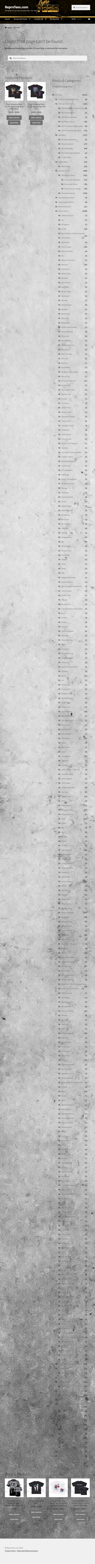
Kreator (64, 836)
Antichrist (65, 269)
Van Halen (65, 1301)
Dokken (64, 559)
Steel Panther (66, 1172)
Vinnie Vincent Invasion (70, 1306)
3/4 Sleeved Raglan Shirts (68, 99)
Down (63, 568)
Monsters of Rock (68, 957)
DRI (62, 573)
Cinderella (65, 430)
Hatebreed (65, 738)
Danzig (64, 488)
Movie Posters (67, 1433)
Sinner (63, 1145)
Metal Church (66, 926)
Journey (64, 792)
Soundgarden (66, 1163)
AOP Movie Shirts (68, 113)
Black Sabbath (67, 332)
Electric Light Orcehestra (71, 586)
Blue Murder (66, 340)
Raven (63, 1096)
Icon (63, 752)
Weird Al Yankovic (68, 1333)
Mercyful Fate (66, 921)
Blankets (62, 135)
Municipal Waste (67, 975)
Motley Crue (66, 966)
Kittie (63, 823)
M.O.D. (63, 886)
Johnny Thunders (68, 787)
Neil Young (65, 997)
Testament (65, 1207)
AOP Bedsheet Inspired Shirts (73, 108)
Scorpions (65, 1136)
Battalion (65, 296)
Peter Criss (65, 1051)
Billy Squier (65, 323)
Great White (66, 698)
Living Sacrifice (67, 868)
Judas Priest (66, 796)
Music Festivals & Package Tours (74, 984)
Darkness (65, 492)
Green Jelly (65, 707)
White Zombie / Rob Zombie (72, 1337)
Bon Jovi (64, 358)
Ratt (63, 1091)
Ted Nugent (66, 1198)
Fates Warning (67, 640)
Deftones (64, 528)
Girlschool (65, 689)
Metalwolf (65, 939)
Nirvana (64, 1015)
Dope (63, 564)
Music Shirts (63, 211)
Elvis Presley (66, 591)
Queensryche (66, 1069)
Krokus (64, 841)
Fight (63, 644)
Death (63, 501)
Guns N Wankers (67, 716)
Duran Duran (66, 582)
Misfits (64, 953)
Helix (63, 743)
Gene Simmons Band (69, 667)
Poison (64, 1060)
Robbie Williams (67, 1114)
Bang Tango (66, 291)
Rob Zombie (66, 1109)
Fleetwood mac (67, 653)
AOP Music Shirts (68, 121)
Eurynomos (65, 604)
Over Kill (64, 1029)
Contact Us (38, 19)
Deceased (65, 519)
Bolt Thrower (66, 354)
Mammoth (65, 908)
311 (62, 220)
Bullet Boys (66, 385)
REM (63, 1100)
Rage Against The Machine (71, 1082)
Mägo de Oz (66, 904)
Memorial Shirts (64, 206)
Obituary (64, 1024)
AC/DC (63, 229)
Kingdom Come (67, 814)
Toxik (63, 1270)
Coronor (64, 448)
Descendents (66, 537)
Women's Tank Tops (66, 1451)
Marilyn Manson (67, 912)
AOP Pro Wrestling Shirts (71, 130)
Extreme (64, 626)
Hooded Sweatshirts (66, 197)
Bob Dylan (65, 349)
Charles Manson (67, 1411)
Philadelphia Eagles (69, 1395)
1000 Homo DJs (67, 215)
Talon (63, 1190)
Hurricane (65, 747)
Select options (14, 118)
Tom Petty (65, 1257)
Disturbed (65, 555)
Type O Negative (67, 1283)
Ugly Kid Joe (66, 1292)
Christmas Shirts (71, 184)
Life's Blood (66, 854)
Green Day (65, 702)
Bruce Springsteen (68, 381)
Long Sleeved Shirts (66, 202)
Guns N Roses (66, 711)
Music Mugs (65, 166)
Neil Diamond (66, 993)
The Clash (65, 1221)
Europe (64, 600)
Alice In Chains (67, 251)
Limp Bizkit (66, 859)
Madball (64, 895)
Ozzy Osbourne (67, 1033)
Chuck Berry (66, 421)
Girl (62, 680)
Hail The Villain (67, 720)
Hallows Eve (66, 729)
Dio (62, 542)
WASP (63, 1319)
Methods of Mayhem (69, 944)
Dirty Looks (65, 546)
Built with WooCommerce (27, 1551)
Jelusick (64, 765)
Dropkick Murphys (68, 577)
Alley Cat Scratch (68, 260)
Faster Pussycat (67, 631)
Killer (63, 801)
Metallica (65, 935)
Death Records (67, 510)
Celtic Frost (66, 407)
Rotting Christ (67, 1122)
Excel (63, 613)
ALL (62, 256)
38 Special (65, 224)
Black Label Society (69, 327)
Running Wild (66, 1127)
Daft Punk (65, 475)
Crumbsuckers (67, 470)
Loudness (65, 872)
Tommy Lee (66, 1261)
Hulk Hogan (66, 1386)
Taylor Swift (66, 1194)
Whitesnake (66, 1341)
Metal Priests (66, 930)
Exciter (64, 618)
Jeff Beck (64, 761)
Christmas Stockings (72, 189)
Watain (64, 1324)
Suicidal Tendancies (69, 1185)
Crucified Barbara (68, 461)
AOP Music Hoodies (68, 117)
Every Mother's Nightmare (71, 609)
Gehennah (65, 662)
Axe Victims (65, 282)
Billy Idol (64, 318)
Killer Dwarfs (66, 805)
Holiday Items (64, 171)
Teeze (63, 1203)
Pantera (64, 1038)
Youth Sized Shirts (65, 1456)
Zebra (63, 1359)
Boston (64, 363)
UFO (63, 1288)
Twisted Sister (67, 1274)
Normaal (64, 1020)
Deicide (64, 533)
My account (54, 19)
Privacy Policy (10, 1551)
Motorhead (65, 971)
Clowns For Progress (69, 443)
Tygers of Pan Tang (69, 1279)
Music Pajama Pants (69, 1373)
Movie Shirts (66, 1438)
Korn (63, 832)
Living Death (66, 863)
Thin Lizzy (65, 1243)
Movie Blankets (67, 144)
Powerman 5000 (67, 1064)
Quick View (14, 123)
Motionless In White (69, 962)
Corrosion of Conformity (71, 452)
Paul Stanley (66, 1042)
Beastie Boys (66, 305)
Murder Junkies (67, 979)
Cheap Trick (66, 412)
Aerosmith (65, 238)
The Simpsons (67, 1447)
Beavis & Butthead (68, 1429)
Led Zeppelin (66, 850)
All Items (59, 95)
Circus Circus (66, 439)
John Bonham (67, 774)
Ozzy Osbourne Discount (68, 1364)
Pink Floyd (65, 1055)
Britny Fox (65, 376)
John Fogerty (66, 778)
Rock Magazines (67, 1118)
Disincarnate (66, 550)
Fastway (64, 635)
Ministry (64, 948)
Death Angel (66, 506)
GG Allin (64, 671)
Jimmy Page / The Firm (70, 769)
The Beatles (66, 1212)
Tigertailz (65, 1248)
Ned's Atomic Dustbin (70, 988)
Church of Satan (67, 425)
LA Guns (64, 845)
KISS (63, 819)
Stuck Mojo (65, 1181)
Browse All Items (20, 19)
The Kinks (65, 1230)
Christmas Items (68, 175)
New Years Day (67, 1002)
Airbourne (65, 242)
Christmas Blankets (72, 180)
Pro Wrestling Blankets (70, 153)
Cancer (64, 399)
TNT (63, 1252)
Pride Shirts (63, 1377)
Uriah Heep (65, 1297)
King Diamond (67, 810)
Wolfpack (65, 1350)
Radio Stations (67, 1078)
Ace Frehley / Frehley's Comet (73, 233)
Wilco (63, 1346)
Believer (64, 309)
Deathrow (65, 515)
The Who (64, 1239)
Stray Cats (65, 1176)
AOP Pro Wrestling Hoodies (72, 126)
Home (7, 19)
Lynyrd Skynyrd (67, 881)
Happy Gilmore (70, 1442)
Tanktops (62, 1400)
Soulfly (64, 1158)
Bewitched (65, 314)
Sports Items (63, 1391)
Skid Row (64, 1149)
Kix (62, 828)
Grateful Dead (66, 693)
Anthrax (64, 264)
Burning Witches (67, 390)
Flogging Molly (67, 658)
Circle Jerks (66, 434)
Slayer (63, 1154)
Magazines (65, 899)
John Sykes (65, 783)
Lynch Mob (65, 877)
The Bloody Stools (68, 1216)
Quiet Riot (65, 1073)
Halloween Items (68, 193)
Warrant (64, 1315)
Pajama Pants (63, 1368)
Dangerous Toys (67, 483)
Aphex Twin (65, 273)
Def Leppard (66, 524)
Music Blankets (67, 148)
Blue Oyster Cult (67, 345)
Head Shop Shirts (68, 1416)
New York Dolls (67, 1006)
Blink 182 (65, 336)
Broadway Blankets (69, 139)
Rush (63, 1131)
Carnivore (65, 403)
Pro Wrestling (64, 1382)
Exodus (64, 622)
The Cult (64, 1225)
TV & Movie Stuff (64, 1425)
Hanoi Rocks (66, 734)
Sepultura (65, 1140)
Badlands (65, 287)
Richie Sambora (67, 1105)
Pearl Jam (65, 1047)
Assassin (64, 278)
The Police (65, 1234)
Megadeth (65, 917)
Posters (64, 1420)
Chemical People (68, 416)
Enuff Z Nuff (65, 595)
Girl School (65, 685)
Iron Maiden (66, 756)
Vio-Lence (65, 1310)
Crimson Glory (67, 457)
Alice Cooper (66, 247)
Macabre (64, 890)
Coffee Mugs (63, 162)
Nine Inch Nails (67, 1011)
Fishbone (65, 649)
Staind (63, 1167)
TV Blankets (66, 157)
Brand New (65, 367)
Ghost (63, 676)
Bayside (64, 300)
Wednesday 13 (66, 1328)
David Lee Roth (67, 497)
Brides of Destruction (69, 372)
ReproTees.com (16, 7)
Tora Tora (65, 1265)
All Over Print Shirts (66, 104)
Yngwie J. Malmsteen (69, 1355)
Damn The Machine (69, 479)
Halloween (65, 725)
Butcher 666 (66, 394)
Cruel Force (65, 466)
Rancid (64, 1087)
